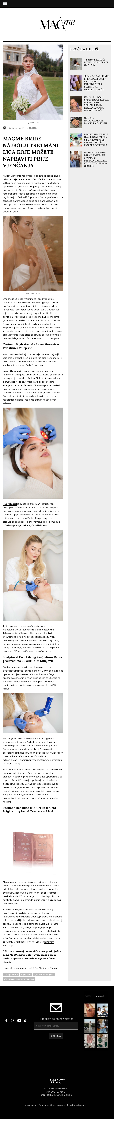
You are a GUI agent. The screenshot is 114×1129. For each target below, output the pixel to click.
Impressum (30, 1105)
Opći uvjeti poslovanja (52, 1105)
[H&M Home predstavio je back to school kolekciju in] (102, 1041)
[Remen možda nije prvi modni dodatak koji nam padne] (102, 1026)
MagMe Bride (12, 974)
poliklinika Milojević (44, 974)
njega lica (27, 974)
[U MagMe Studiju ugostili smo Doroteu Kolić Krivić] (102, 1010)
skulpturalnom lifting (37, 738)
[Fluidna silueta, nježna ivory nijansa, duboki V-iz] (89, 1026)
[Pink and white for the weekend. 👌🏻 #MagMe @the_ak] (89, 1041)
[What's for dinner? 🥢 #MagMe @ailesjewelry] (89, 1010)
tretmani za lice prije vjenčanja (20, 979)
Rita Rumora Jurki (15, 128)
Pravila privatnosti (77, 1105)
